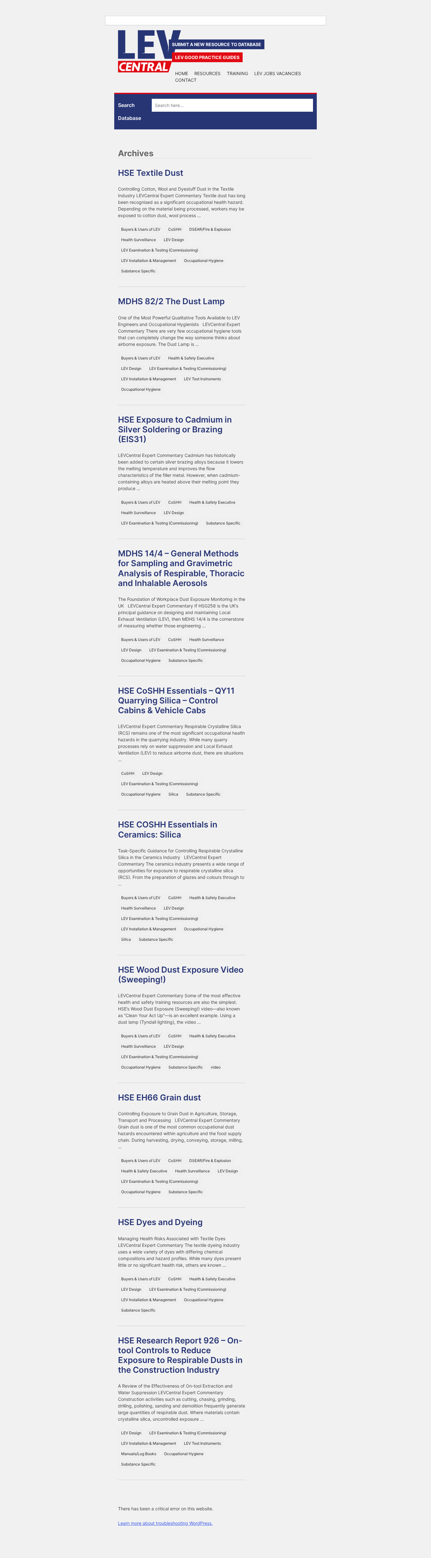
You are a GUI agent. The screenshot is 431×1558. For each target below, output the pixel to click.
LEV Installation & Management (148, 260)
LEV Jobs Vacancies (277, 73)
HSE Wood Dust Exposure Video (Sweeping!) (181, 974)
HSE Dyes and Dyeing (160, 1222)
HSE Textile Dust (150, 173)
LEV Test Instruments (202, 378)
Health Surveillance (138, 239)
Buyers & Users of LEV (140, 229)
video (216, 1067)
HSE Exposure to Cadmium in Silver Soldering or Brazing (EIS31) (175, 429)
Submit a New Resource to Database (216, 44)
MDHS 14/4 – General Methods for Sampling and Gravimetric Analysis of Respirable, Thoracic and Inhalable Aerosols (181, 568)
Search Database (129, 111)
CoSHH (174, 229)
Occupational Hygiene (203, 260)
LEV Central (149, 51)
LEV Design (174, 239)
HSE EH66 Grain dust (159, 1097)
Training (237, 73)
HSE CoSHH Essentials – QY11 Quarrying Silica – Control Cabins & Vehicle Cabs (176, 700)
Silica (173, 794)
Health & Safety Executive (191, 358)
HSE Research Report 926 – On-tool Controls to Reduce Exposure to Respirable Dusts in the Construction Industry (180, 1355)
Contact (186, 80)
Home (181, 73)
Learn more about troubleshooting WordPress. (165, 1523)
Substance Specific (138, 271)
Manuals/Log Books (138, 1453)
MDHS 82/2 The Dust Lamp (171, 301)
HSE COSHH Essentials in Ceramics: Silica (167, 829)
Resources (207, 73)
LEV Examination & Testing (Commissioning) (159, 250)
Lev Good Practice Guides (207, 57)
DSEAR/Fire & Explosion (210, 229)
